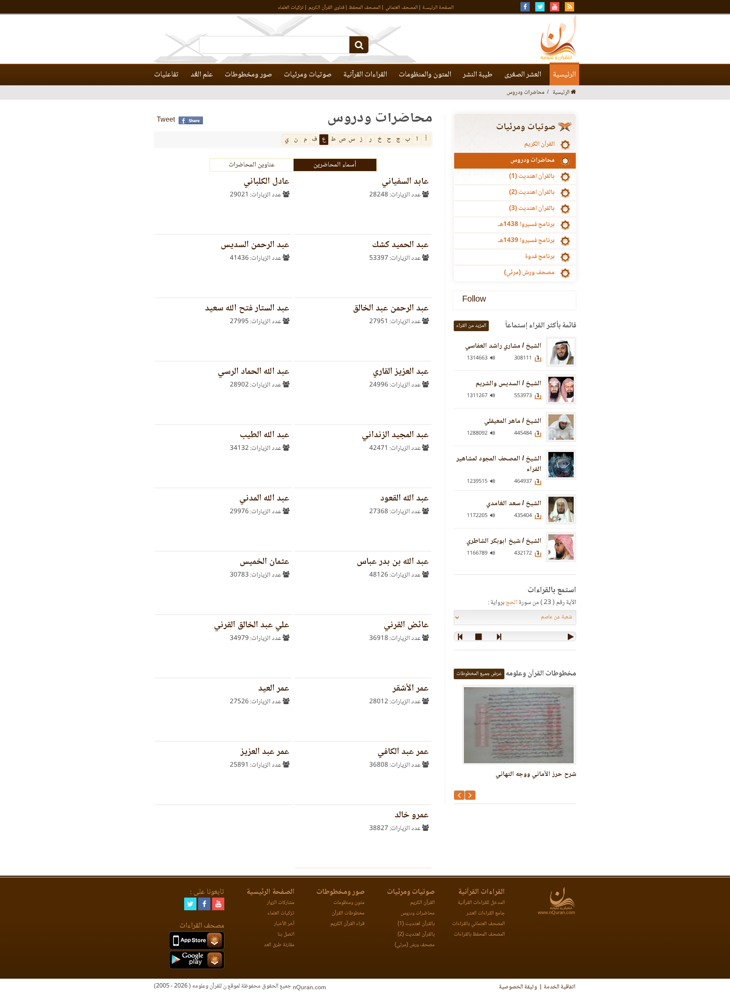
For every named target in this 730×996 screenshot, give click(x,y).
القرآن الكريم (539, 144)
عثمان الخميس (264, 562)
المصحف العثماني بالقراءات (478, 924)
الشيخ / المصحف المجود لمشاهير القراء (499, 464)
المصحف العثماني (401, 7)
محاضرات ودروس (532, 160)
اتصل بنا (286, 934)
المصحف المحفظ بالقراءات (479, 934)
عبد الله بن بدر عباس (393, 562)
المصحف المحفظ (365, 7)
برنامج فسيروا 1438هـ (526, 224)
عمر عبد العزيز (264, 752)
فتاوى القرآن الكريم (326, 7)
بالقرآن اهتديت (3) (532, 208)
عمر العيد (273, 689)
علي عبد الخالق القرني (251, 625)
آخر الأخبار (284, 924)
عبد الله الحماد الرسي (253, 372)
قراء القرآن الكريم (347, 924)
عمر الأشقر (410, 689)
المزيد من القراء (471, 325)
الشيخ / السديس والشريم (509, 383)
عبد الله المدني (264, 498)
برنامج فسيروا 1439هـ (526, 240)
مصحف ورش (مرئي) (529, 272)
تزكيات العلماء (291, 7)
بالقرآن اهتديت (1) (532, 176)
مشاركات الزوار (280, 902)
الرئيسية (564, 74)
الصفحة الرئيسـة (438, 7)
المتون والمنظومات (425, 74)
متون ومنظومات (349, 902)
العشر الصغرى (522, 74)
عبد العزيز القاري (401, 372)
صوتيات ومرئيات (308, 74)
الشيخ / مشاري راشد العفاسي (503, 346)
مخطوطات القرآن (348, 913)
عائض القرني (406, 625)
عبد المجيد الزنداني (395, 435)
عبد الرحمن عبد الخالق (391, 308)
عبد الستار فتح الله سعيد (247, 308)
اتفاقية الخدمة (559, 987)
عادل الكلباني (266, 182)
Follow (474, 300)
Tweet (166, 120)
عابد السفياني (405, 182)
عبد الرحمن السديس (255, 245)
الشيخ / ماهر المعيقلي (513, 421)
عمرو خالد (412, 815)
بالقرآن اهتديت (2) (532, 192)
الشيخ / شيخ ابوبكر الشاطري (504, 541)
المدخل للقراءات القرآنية (481, 902)
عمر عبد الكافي (403, 752)
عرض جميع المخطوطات (479, 673)
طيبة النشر (478, 74)
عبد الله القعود (404, 498)
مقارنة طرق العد (279, 945)
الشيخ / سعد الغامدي (514, 503)
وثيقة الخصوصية (518, 987)
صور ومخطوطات (248, 74)
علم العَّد (202, 74)
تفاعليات (166, 74)
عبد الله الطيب (264, 435)
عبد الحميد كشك (400, 245)
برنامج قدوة (540, 256)
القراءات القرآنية (365, 74)
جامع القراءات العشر (485, 913)
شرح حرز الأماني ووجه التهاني (536, 774)
